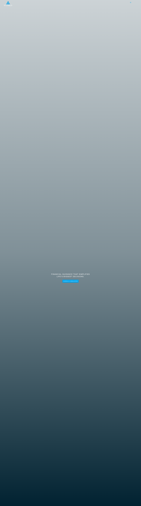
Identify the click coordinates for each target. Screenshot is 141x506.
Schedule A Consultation (70, 281)
